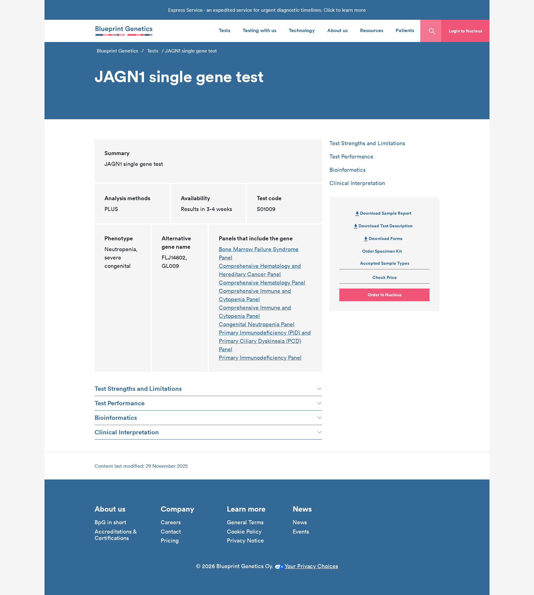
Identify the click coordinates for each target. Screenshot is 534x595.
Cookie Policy (244, 531)
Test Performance (120, 403)
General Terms (245, 522)
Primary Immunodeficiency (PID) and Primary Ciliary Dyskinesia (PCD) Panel (265, 341)
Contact (171, 531)
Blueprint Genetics (117, 51)
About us (337, 30)
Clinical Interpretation (127, 432)
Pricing (170, 540)
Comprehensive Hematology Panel (262, 282)
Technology (302, 30)
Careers (171, 522)
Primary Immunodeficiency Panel (260, 357)
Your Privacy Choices (311, 566)
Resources (371, 30)
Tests (224, 30)
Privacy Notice (245, 540)
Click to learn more (345, 10)
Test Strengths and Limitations (138, 388)
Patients (405, 30)
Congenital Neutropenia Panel (257, 324)
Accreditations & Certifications (116, 535)
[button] (465, 31)
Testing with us (259, 30)
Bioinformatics (116, 417)
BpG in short (110, 522)
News (300, 522)
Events (301, 531)
